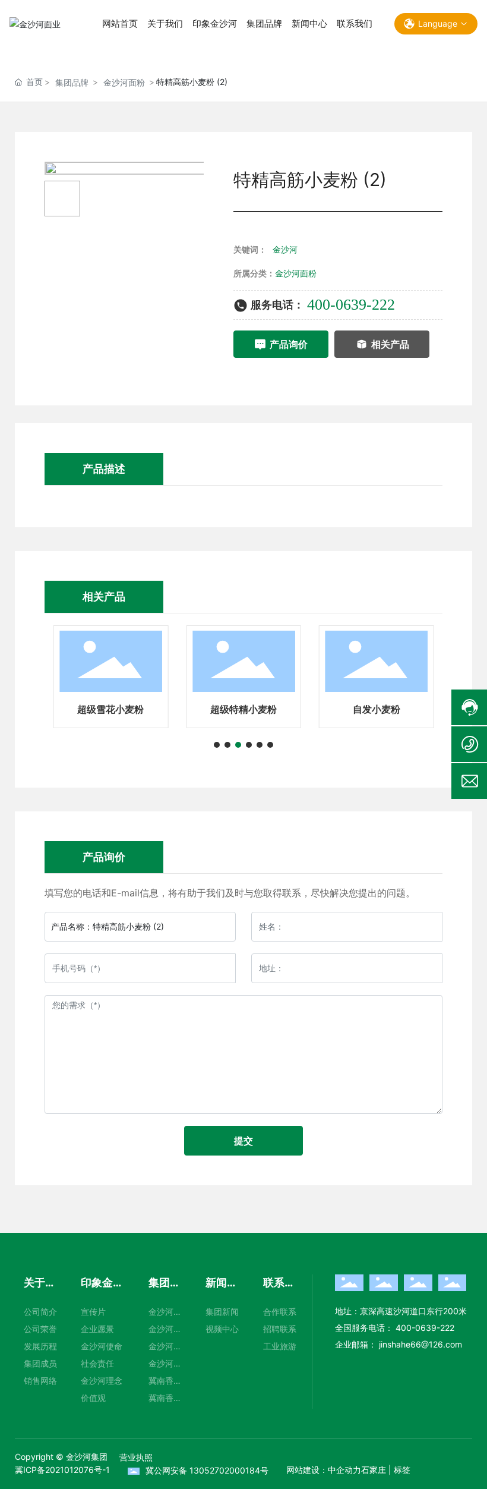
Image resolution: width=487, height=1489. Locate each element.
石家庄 (373, 1470)
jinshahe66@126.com (419, 1344)
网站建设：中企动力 (323, 1470)
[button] (217, 745)
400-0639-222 (351, 304)
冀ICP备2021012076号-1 (62, 1470)
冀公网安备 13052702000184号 (207, 1470)
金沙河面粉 (124, 82)
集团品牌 (71, 82)
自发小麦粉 (376, 709)
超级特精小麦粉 (243, 709)
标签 (402, 1470)
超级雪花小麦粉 (110, 709)
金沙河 (285, 249)
